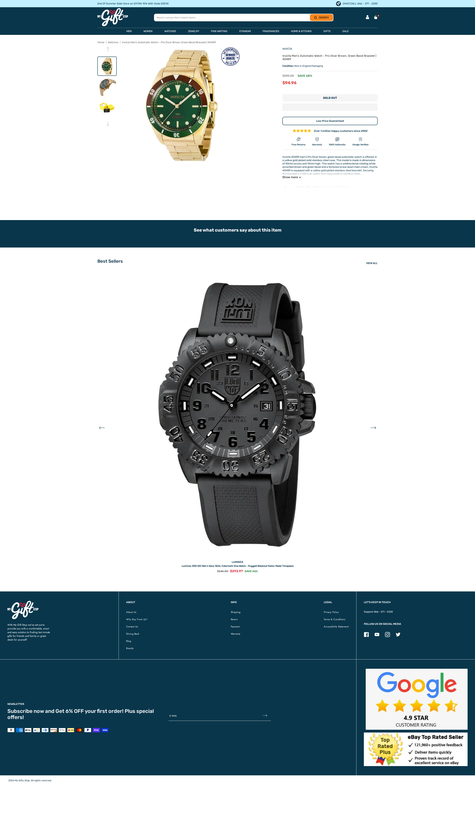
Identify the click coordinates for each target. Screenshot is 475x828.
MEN (129, 31)
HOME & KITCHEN (301, 31)
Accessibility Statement (336, 626)
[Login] (367, 17)
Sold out (330, 98)
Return (234, 619)
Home (100, 42)
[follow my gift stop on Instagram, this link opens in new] (387, 636)
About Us (131, 612)
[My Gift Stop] (22, 602)
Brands (129, 648)
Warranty (235, 634)
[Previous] (108, 49)
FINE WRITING (219, 31)
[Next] (108, 124)
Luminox (237, 562)
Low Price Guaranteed (330, 121)
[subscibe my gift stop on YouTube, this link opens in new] (376, 636)
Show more (290, 177)
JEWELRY (193, 31)
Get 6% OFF (69, 711)
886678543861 (339, 187)
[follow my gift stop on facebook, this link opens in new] (366, 636)
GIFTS (327, 31)
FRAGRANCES (271, 31)
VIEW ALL (372, 263)
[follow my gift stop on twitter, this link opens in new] (398, 636)
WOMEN (148, 31)
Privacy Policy (331, 612)
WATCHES (170, 31)
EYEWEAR (245, 31)
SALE (345, 31)
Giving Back (132, 634)
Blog (128, 641)
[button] (330, 107)
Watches (113, 42)
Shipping (235, 612)
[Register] (265, 715)
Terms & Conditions (334, 619)
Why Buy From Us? (136, 619)
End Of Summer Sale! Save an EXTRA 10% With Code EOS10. (133, 3)
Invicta (287, 48)
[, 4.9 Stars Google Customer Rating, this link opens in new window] (417, 699)
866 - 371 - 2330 (383, 611)
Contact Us (132, 626)
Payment (235, 626)
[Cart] (376, 17)
